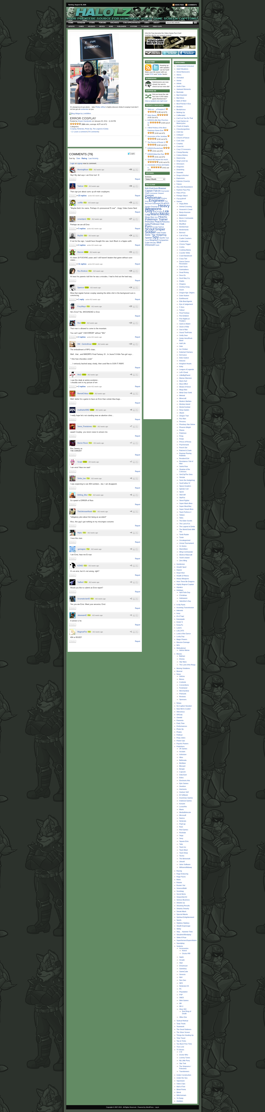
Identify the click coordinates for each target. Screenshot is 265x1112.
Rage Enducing (182, 874)
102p (94, 344)
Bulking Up (181, 112)
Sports (179, 920)
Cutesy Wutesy (182, 155)
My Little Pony (184, 1061)
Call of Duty (183, 235)
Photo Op (88, 129)
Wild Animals (181, 1095)
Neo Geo (182, 980)
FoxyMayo (81, 306)
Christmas (183, 595)
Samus (161, 227)
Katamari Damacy (186, 352)
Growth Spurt (181, 567)
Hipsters (180, 587)
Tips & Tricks (181, 1041)
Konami (182, 804)
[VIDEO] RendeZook (155, 148)
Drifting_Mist (82, 495)
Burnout (182, 233)
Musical (179, 671)
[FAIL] (71, 124)
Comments (192, 5)
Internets (180, 610)
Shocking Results (183, 906)
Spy (155, 237)
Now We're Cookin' (184, 709)
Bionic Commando (186, 218)
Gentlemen (181, 564)
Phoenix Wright (185, 427)
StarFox (182, 498)
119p (86, 287)
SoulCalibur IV (184, 483)
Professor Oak (157, 224)
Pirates (179, 732)
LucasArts (183, 807)
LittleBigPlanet (184, 375)
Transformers (184, 1071)
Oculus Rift (186, 953)
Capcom (182, 772)
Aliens (179, 75)
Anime (179, 81)
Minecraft (182, 398)
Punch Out (183, 448)
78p (85, 582)
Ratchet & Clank (185, 450)
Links (146, 23)
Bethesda (182, 760)
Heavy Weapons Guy (157, 208)
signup (79, 163)
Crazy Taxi (183, 259)
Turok (181, 537)
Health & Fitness (183, 576)
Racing (179, 871)
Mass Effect (183, 384)
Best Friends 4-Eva (184, 104)
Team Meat (183, 850)
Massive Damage (183, 642)
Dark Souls (183, 267)
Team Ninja (183, 853)
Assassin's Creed (185, 209)
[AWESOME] (80, 124)
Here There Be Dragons (185, 582)
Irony (178, 613)
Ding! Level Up (182, 161)
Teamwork (180, 1027)
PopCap (182, 824)
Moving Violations (183, 668)
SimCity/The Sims (186, 474)
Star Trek (182, 1063)
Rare (181, 827)
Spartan (148, 237)
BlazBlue (182, 224)
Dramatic (180, 173)
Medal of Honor (185, 387)
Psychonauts (184, 445)
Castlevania (183, 241)
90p (92, 598)
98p (90, 271)
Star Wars (183, 662)
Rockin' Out (181, 885)
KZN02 (80, 566)
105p (84, 374)
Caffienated (181, 115)
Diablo (181, 281)
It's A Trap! (180, 616)
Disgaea (182, 284)
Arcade (182, 960)
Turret (147, 240)
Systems (133, 26)
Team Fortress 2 (185, 512)
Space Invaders (185, 486)
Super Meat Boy (185, 506)
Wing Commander (186, 552)
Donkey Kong (184, 287)
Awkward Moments (184, 89)
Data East (183, 775)
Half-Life (182, 343)
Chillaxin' (180, 135)
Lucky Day (180, 637)
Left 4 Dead (183, 372)
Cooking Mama (185, 250)
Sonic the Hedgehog (187, 480)
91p (90, 443)
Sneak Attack (181, 911)
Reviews (182, 697)
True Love (180, 1047)
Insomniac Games (186, 798)
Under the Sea (182, 1078)
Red (79, 323)
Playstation (183, 992)
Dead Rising (184, 272)
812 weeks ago (99, 169)
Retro (179, 880)
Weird (179, 1092)
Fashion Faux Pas (183, 190)
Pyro (148, 226)
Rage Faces (181, 877)
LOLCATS (180, 631)
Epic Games (183, 783)
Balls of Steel (181, 101)
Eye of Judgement (186, 304)
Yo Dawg (180, 1098)
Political (179, 735)
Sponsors (182, 699)
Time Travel (181, 1038)
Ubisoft (182, 862)
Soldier (150, 232)
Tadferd (80, 582)
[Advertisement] (103, 672)
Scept (79, 462)
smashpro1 (81, 219)
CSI (180, 1052)
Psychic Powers (182, 744)
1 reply (81, 299)
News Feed (179, 5)
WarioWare (183, 549)
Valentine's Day (185, 601)
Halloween (183, 598)
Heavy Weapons (183, 579)
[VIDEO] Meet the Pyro (156, 154)
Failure (179, 184)
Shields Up (181, 903)
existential (84, 109)
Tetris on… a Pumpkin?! (156, 109)
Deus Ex (182, 275)
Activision (182, 754)
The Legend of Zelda (100, 129)
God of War (183, 330)
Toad (167, 238)
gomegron (82, 549)
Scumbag (180, 891)
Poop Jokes (181, 738)
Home (70, 23)
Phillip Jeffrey (100, 107)
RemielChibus (82, 393)
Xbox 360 (182, 1009)
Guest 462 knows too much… (158, 160)
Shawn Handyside (85, 121)
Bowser (162, 188)
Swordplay (181, 943)
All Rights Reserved (129, 1107)
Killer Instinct (184, 358)
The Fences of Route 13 (156, 142)
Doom (181, 290)
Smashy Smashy (183, 909)
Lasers (179, 628)
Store (92, 23)
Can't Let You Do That (185, 118)
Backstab (180, 92)
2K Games (183, 749)
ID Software (183, 795)
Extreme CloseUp (183, 181)
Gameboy (183, 969)
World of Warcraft (185, 555)
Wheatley (153, 243)
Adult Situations (182, 69)
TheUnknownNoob (84, 511)
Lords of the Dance (184, 634)
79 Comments (93, 132)
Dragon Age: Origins (186, 293)
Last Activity (93, 158)
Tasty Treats (181, 1024)
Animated (180, 78)
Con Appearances (131, 23)
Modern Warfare (185, 401)
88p (89, 615)
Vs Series (182, 546)
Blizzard (182, 766)
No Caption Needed (184, 706)
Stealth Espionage (183, 926)
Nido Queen (152, 115)
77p (85, 186)
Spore (181, 492)
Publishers (121, 26)
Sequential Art (182, 897)
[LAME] (73, 124)
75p (88, 478)
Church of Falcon (183, 138)
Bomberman (184, 227)
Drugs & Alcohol (183, 175)
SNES (181, 998)
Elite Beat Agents (185, 301)
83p (94, 511)
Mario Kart (183, 381)
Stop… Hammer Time (185, 932)
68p (89, 632)
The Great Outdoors (184, 1029)
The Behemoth (184, 859)
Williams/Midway (185, 867)
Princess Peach (153, 221)
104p (83, 323)
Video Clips (157, 26)
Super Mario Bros (185, 503)
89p (88, 306)
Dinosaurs (180, 164)
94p (88, 219)
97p (90, 169)
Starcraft (182, 495)
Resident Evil (184, 458)
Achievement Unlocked (185, 66)
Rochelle (155, 227)
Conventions (184, 685)
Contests (182, 682)
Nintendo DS (184, 986)
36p (85, 235)
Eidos (181, 778)
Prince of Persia (185, 442)
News (111, 26)
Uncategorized (184, 540)
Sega (181, 836)
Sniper (160, 229)
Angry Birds (183, 204)
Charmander (165, 191)
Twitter (159, 74)
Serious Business (183, 900)
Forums (102, 23)
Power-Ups (181, 741)
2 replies (82, 245)
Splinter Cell (184, 489)
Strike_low (81, 478)
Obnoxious (181, 712)
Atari (181, 963)
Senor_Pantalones (84, 426)
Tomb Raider (184, 535)
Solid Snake (161, 233)
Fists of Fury (181, 193)
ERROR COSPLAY (83, 118)
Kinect (184, 951)
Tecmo (181, 856)
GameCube (183, 972)
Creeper (149, 195)
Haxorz (179, 570)
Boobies (180, 107)
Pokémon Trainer (156, 219)
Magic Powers (182, 639)
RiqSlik (80, 236)
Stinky (179, 929)
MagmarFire (82, 632)
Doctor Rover (82, 443)
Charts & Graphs (183, 126)
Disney (182, 659)
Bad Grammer (182, 95)
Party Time (181, 723)
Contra (181, 247)
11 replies (82, 264)
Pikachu (162, 217)
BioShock (182, 221)
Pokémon (182, 433)
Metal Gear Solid (185, 393)
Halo (181, 346)
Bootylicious (181, 110)
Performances (182, 726)
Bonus (181, 679)
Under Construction (184, 1075)
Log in (157, 1107)
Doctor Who (183, 1055)
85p (85, 202)
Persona (182, 422)
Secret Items (181, 894)
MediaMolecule (185, 812)
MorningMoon (82, 170)
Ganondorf (156, 203)
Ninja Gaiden (184, 410)
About (156, 23)
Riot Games (183, 830)
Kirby (155, 212)
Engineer (157, 200)
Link (166, 211)
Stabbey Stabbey (183, 923)
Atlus (181, 757)
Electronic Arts (184, 781)
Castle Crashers (185, 238)
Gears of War (184, 327)
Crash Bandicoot (185, 256)
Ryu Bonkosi (82, 271)
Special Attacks (182, 914)
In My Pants (181, 605)
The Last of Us (184, 524)
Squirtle (162, 238)
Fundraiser (183, 688)
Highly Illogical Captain (185, 584)
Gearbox (182, 786)
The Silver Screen (183, 1032)
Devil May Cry (184, 278)
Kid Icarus (183, 355)
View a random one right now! (156, 101)
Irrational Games (185, 801)
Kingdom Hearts (185, 364)
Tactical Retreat (182, 1021)
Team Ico (182, 847)
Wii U (181, 1006)
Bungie (182, 769)
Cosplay (73, 129)
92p (85, 565)
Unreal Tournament (186, 543)
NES (181, 983)
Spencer (80, 288)
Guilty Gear (183, 335)
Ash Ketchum (151, 188)
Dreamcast (183, 966)
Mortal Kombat (184, 407)
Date (78, 158)
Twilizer (80, 186)
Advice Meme (184, 650)
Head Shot (181, 573)
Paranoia (180, 720)
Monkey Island (184, 404)
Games (81, 26)
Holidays (91, 26)
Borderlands (184, 230)
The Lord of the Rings (187, 665)
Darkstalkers (184, 270)
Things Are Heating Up (185, 1035)
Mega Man (149, 217)
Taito (181, 844)
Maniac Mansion (185, 378)
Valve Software (184, 864)
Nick (156, 217)
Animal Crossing (185, 207)
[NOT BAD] (75, 124)
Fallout (181, 310)
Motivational (181, 648)
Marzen (80, 252)
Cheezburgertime (183, 129)
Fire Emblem (184, 316)
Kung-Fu (180, 625)
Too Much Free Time (184, 1044)
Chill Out (180, 132)
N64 (180, 977)
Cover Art (180, 146)
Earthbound (183, 298)
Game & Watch (184, 324)
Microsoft (182, 815)
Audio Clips (181, 86)
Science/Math (182, 888)
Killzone (182, 361)
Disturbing (180, 170)
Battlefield (183, 215)
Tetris (181, 518)
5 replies (82, 229)
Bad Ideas (180, 98)
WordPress (150, 1107)
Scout (150, 229)
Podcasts (182, 694)
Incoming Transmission (185, 608)
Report (137, 179)
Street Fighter (184, 500)
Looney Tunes (184, 1058)
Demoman (153, 198)
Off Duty (179, 715)
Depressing (181, 158)
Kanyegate (181, 619)
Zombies (180, 1101)
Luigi (147, 214)
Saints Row (183, 466)
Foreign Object (182, 196)
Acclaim (182, 752)
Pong (181, 436)
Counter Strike (184, 253)
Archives (114, 23)
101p (86, 252)
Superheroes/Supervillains (187, 940)
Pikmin (181, 430)
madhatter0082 (83, 410)
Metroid (182, 395)
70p (90, 495)
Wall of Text (181, 1087)
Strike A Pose (181, 937)
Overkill (179, 718)
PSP (181, 995)
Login (72, 163)
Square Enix (184, 841)
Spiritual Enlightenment (185, 917)
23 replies (82, 196)
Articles (182, 676)
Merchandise (184, 691)
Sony (181, 838)
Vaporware (181, 1081)
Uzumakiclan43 (83, 599)
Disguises (180, 167)
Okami (181, 413)
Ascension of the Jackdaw (157, 136)
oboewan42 (82, 615)
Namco (182, 818)
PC (180, 989)
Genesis (182, 974)
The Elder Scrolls (185, 521)
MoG (79, 375)
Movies (102, 26)
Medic (165, 214)
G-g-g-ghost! (181, 199)
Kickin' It (180, 622)
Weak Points (181, 1090)
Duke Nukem (184, 296)
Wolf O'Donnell (153, 243)
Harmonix (183, 789)
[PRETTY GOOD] (78, 124)
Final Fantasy (184, 313)
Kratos (160, 212)
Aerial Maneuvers (183, 72)
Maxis (181, 809)
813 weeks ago (94, 186)
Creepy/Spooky (182, 152)
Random (81, 23)
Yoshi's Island (184, 558)
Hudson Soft (184, 792)
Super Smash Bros (186, 509)
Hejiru (79, 533)
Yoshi (157, 245)
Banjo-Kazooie (184, 212)
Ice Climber (183, 349)
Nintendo (80, 129)
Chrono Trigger (185, 244)
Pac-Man (182, 419)
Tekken (182, 515)
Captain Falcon (152, 190)
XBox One (183, 1017)
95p (94, 426)
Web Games (184, 1000)
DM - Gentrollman (84, 344)
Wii (180, 1003)
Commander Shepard (156, 193)
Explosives (181, 178)
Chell (147, 193)
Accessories (183, 948)
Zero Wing (183, 561)
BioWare (182, 763)
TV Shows (145, 26)
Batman (182, 656)
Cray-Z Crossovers (184, 149)
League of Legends (186, 369)
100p (85, 462)
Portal (181, 439)
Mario (155, 214)
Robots (179, 883)
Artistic (71, 26)
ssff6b (80, 203)
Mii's (178, 645)
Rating (84, 158)
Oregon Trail (184, 416)
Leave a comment (80, 132)
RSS (152, 74)
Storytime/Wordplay (184, 935)
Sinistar (182, 477)
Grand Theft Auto (185, 333)
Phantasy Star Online (187, 424)
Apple (181, 957)
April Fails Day (184, 592)
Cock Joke (180, 141)
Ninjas (179, 703)
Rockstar (182, 833)
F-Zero (181, 307)
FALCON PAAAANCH (185, 187)
